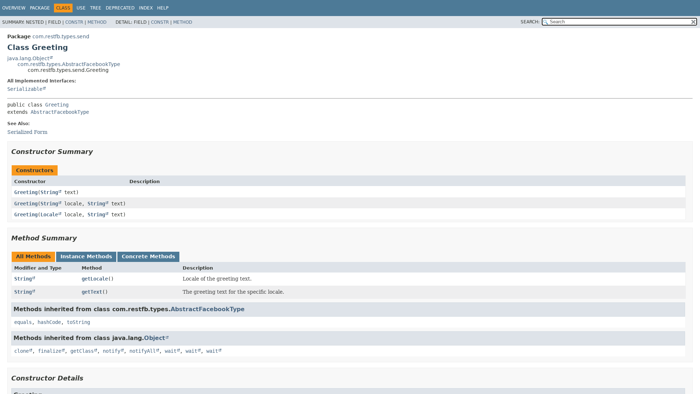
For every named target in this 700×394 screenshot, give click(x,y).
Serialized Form (27, 132)
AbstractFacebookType (60, 112)
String (49, 192)
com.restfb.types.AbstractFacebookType (69, 64)
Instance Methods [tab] (86, 256)
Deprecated (120, 8)
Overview (14, 8)
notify (111, 351)
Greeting (57, 105)
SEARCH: (530, 21)
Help (162, 8)
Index (146, 8)
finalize (49, 351)
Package (40, 8)
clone (21, 351)
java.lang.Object (28, 58)
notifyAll (142, 351)
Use (81, 8)
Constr (74, 22)
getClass (82, 351)
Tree (95, 8)
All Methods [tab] (33, 256)
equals (23, 322)
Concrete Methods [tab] (148, 256)
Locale (49, 214)
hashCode (49, 322)
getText (92, 292)
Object (154, 338)
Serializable (24, 89)
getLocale (95, 279)
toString (78, 322)
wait (170, 351)
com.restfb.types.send (60, 36)
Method (97, 22)
